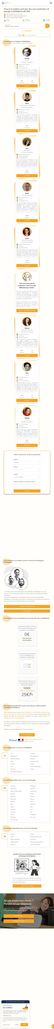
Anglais (32, 764)
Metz (12, 804)
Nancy (12, 807)
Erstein (32, 794)
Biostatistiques (34, 756)
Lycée (12, 837)
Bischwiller (13, 799)
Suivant (27, 491)
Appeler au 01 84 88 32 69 (27, 606)
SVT (12, 753)
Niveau (16, 467)
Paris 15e (32, 817)
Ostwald (32, 788)
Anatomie (32, 753)
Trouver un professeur (27, 734)
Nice (31, 812)
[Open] (39, 462)
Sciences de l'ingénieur (16, 772)
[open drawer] (51, 3)
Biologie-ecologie (15, 759)
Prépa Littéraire (14, 842)
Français (13, 764)
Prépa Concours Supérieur (36, 842)
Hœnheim (13, 786)
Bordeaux (13, 817)
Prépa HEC (33, 839)
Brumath (13, 794)
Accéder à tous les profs (27, 886)
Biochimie (32, 759)
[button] (27, 25)
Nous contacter (27, 611)
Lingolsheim (33, 791)
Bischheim (32, 786)
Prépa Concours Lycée (35, 837)
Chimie (32, 769)
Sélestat (32, 796)
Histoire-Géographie (35, 766)
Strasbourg (13, 788)
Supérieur (13, 844)
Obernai (32, 799)
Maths (12, 761)
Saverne (13, 801)
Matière (16, 459)
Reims (31, 801)
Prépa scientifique (15, 839)
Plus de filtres (28, 31)
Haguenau (13, 796)
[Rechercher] (47, 26)
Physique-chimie (34, 761)
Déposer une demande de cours (27, 310)
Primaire (13, 834)
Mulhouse (32, 804)
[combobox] (25, 462)
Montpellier (33, 814)
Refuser (16, 1024)
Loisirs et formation (35, 844)
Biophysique (14, 756)
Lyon (31, 809)
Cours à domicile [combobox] (19, 477)
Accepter (24, 1024)
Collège (32, 834)
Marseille (13, 809)
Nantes (12, 814)
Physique (13, 769)
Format (16, 474)
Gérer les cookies (6, 1024)
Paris (31, 807)
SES (12, 766)
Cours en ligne (14, 820)
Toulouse (13, 812)
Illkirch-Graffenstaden (16, 791)
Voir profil (27, 86)
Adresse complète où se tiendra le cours (24, 481)
